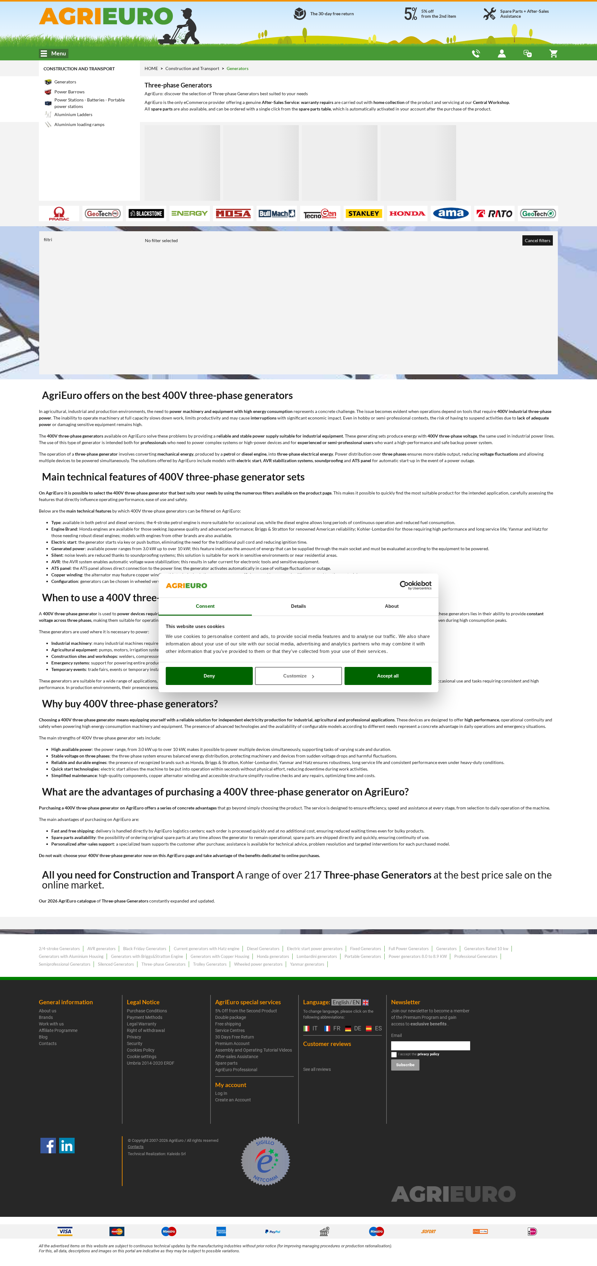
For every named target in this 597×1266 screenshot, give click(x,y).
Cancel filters (537, 240)
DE (357, 1028)
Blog (43, 1036)
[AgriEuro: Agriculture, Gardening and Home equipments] (122, 16)
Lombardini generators (317, 956)
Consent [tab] (205, 606)
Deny (209, 675)
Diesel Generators (263, 948)
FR (336, 1028)
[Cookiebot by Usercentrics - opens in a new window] (404, 585)
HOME (151, 68)
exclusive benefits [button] (428, 1023)
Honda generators (273, 956)
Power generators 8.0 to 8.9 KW (418, 956)
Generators (446, 948)
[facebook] (48, 1161)
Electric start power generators (315, 948)
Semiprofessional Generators (64, 964)
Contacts (48, 1043)
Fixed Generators (365, 948)
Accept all (388, 675)
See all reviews (317, 1069)
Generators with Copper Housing (220, 956)
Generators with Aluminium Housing (71, 956)
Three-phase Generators (163, 964)
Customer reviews (327, 1043)
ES (377, 1028)
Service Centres (230, 1030)
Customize (295, 675)
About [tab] (392, 606)
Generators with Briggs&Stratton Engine (147, 956)
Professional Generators (475, 956)
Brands (46, 1017)
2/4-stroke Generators (59, 948)
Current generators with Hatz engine (206, 948)
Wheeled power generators (258, 964)
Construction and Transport (79, 68)
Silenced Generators (116, 964)
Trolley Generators (210, 964)
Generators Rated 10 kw (486, 948)
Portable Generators (363, 956)
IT (314, 1028)
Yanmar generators (307, 964)
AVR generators (101, 948)
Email (396, 1035)
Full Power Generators (409, 948)
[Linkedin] (67, 1161)
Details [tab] (298, 606)
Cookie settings (141, 1056)
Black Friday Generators (144, 948)
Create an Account (233, 1099)
